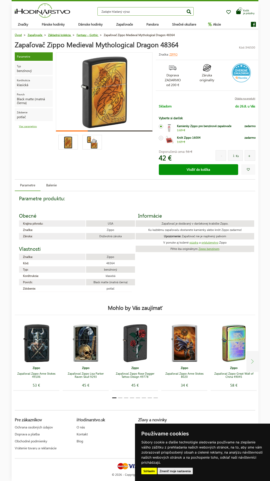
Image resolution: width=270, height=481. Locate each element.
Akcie (214, 24)
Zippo (173, 54)
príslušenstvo (209, 242)
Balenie (51, 185)
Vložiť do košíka (198, 169)
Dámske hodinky (90, 24)
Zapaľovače (124, 24)
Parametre (27, 185)
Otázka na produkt (245, 98)
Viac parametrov (28, 126)
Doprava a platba (27, 434)
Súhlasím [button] (149, 471)
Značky (23, 24)
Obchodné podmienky (31, 441)
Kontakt (82, 434)
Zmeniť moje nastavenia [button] (175, 471)
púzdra (193, 242)
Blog (80, 441)
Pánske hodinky (53, 24)
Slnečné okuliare (184, 24)
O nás (81, 427)
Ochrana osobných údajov (34, 427)
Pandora (152, 24)
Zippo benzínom (208, 249)
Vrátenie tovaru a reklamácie (36, 448)
